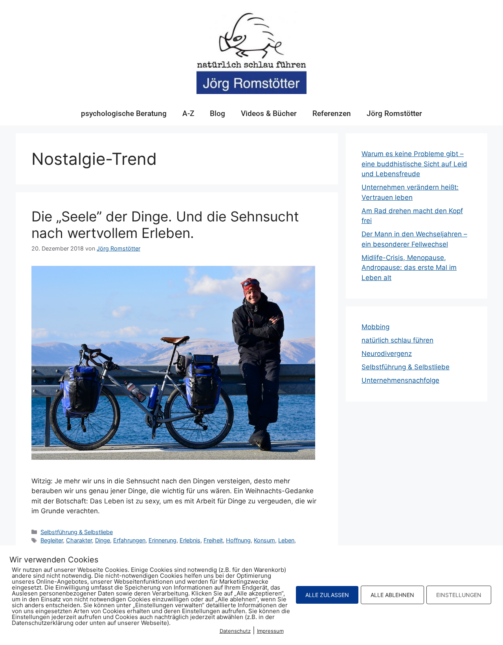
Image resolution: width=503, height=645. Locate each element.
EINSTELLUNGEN (458, 595)
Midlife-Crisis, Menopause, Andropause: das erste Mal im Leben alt (409, 268)
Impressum (270, 631)
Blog (217, 113)
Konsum (264, 540)
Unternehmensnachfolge (400, 380)
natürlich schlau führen (397, 340)
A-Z (188, 113)
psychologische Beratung (124, 113)
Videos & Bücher (269, 113)
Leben (286, 540)
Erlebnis (190, 540)
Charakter (79, 540)
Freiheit (213, 540)
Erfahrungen (129, 540)
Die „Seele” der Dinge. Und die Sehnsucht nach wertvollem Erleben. (165, 224)
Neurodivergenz (387, 354)
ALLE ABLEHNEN (392, 595)
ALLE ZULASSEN (327, 595)
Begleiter (51, 540)
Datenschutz (235, 631)
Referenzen (331, 113)
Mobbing (375, 327)
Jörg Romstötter (394, 113)
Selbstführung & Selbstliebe (76, 532)
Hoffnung (238, 540)
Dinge (102, 540)
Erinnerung (162, 540)
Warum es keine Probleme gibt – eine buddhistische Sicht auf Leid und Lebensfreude (414, 164)
